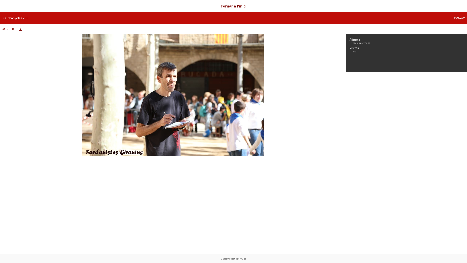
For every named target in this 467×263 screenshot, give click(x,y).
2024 (353, 43)
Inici (5, 18)
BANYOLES (364, 43)
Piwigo (243, 258)
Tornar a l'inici (233, 6)
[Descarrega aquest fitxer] (20, 29)
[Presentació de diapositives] (13, 29)
